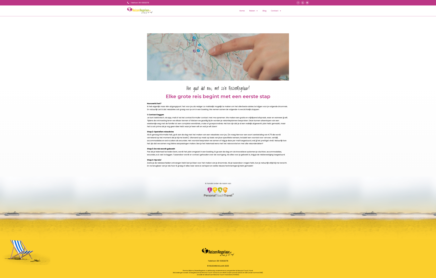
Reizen (252, 10)
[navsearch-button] (289, 11)
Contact (274, 10)
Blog (264, 10)
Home (242, 10)
